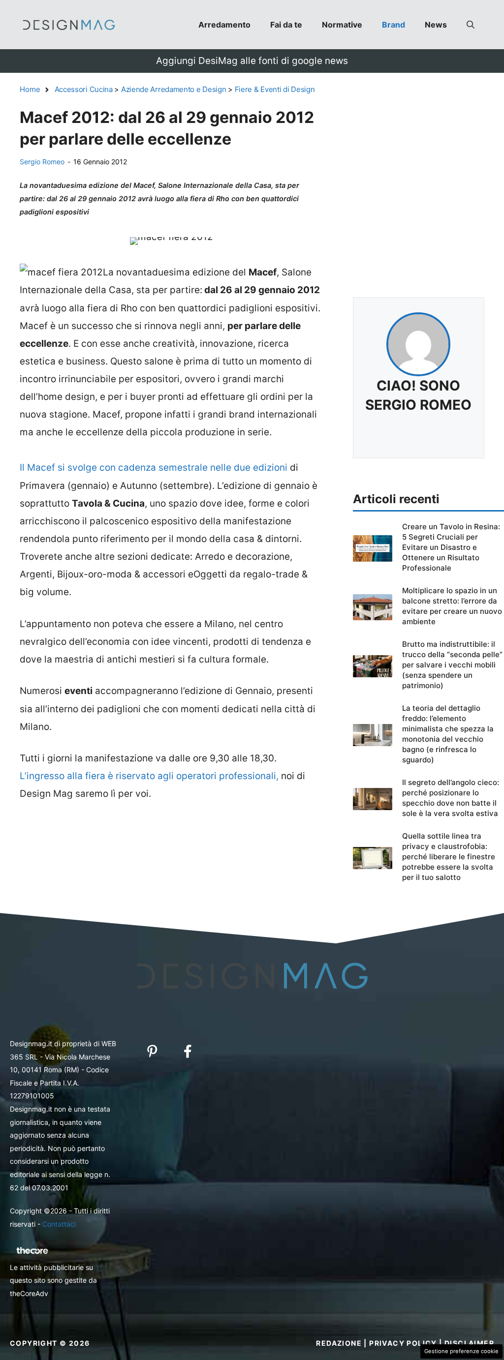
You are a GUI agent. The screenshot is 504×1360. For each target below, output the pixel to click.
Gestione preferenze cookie (461, 1351)
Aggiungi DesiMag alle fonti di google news (252, 60)
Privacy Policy (403, 1343)
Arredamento (224, 25)
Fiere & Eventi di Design (275, 89)
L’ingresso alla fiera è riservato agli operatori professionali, (149, 776)
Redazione (339, 1343)
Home (30, 89)
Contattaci (59, 1224)
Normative (342, 25)
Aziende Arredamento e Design (173, 89)
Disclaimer (469, 1343)
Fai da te (286, 25)
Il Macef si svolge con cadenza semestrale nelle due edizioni (155, 467)
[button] (470, 24)
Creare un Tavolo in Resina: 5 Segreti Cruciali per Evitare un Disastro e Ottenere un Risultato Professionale (451, 547)
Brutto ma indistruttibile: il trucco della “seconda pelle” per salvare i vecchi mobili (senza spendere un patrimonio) (452, 664)
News (436, 25)
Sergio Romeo (42, 161)
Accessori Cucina (84, 89)
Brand (393, 25)
